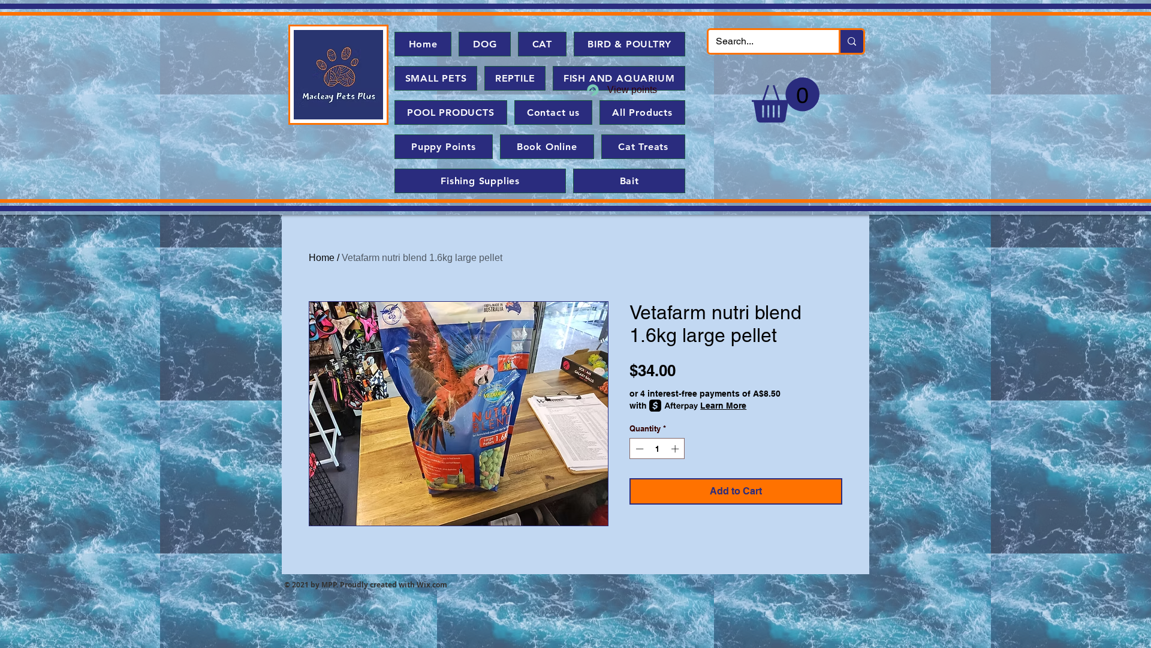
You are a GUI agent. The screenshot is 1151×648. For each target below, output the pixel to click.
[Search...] (851, 41)
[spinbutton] (657, 449)
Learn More (723, 405)
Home (322, 258)
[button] (785, 99)
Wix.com (432, 585)
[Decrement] (638, 449)
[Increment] (676, 449)
